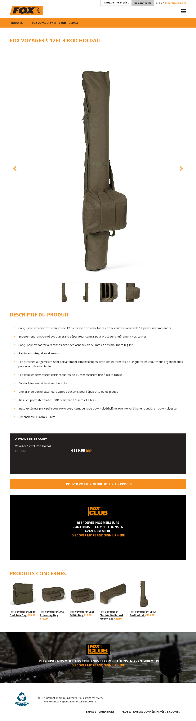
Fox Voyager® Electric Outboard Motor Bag (111, 615)
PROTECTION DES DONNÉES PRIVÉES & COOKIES (151, 711)
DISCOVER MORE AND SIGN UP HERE (98, 535)
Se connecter (142, 3)
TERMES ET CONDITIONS (99, 711)
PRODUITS (16, 23)
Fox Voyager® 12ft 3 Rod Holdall (143, 613)
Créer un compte (175, 3)
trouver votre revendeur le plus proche (98, 484)
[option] (98, 163)
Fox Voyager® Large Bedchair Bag (23, 613)
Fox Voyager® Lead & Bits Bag (82, 613)
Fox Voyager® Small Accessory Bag (52, 613)
